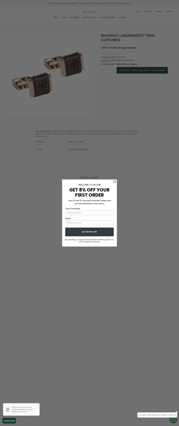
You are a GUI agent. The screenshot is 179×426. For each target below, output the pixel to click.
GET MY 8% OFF (89, 232)
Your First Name (72, 209)
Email (67, 219)
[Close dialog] (114, 181)
